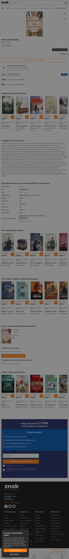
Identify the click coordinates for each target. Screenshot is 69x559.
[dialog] (15, 543)
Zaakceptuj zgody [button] (15, 550)
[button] (15, 554)
